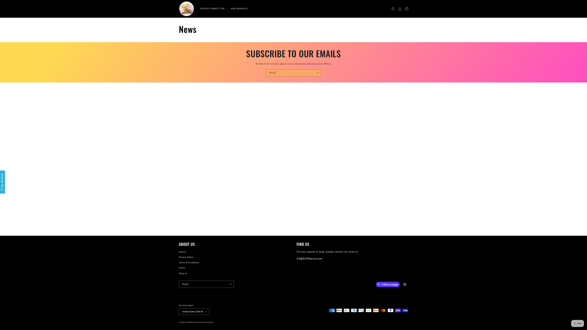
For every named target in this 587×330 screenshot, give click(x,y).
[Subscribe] (317, 72)
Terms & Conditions (189, 262)
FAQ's (182, 268)
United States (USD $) (192, 311)
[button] (213, 9)
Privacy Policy (186, 257)
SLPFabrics (191, 322)
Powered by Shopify (205, 322)
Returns (183, 273)
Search (182, 252)
